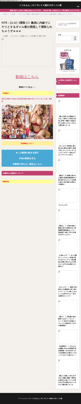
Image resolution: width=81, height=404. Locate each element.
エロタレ (16, 36)
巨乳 (44, 36)
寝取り (41, 36)
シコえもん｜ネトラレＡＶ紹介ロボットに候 (40, 5)
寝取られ (35, 36)
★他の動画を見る (27, 158)
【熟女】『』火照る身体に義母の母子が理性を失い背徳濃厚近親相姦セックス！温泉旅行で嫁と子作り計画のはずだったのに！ (67, 230)
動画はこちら (27, 76)
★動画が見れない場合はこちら (27, 164)
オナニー (27, 36)
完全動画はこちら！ (27, 143)
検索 (59, 35)
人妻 (31, 36)
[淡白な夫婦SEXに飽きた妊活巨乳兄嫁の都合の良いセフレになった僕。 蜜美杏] (27, 138)
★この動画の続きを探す (27, 152)
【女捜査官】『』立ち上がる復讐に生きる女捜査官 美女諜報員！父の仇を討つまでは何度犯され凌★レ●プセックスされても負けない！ (67, 350)
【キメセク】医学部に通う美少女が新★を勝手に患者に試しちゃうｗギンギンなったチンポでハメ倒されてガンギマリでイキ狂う (67, 150)
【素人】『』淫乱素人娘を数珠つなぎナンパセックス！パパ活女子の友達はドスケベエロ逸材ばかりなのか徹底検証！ (67, 321)
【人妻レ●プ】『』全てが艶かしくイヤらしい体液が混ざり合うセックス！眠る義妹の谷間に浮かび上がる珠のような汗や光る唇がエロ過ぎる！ (67, 260)
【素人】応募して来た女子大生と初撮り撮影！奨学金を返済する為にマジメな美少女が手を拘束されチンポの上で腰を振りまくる (67, 380)
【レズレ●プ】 (63, 205)
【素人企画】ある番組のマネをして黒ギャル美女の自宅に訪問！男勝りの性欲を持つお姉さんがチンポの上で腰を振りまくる (67, 120)
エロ (11, 36)
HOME (5, 14)
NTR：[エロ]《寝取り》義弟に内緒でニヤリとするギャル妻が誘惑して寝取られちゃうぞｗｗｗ (45, 14)
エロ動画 (12, 14)
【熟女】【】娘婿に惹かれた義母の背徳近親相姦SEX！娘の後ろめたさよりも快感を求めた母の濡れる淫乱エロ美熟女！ (67, 179)
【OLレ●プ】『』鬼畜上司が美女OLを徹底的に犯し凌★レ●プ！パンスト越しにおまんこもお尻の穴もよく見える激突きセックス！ (67, 291)
